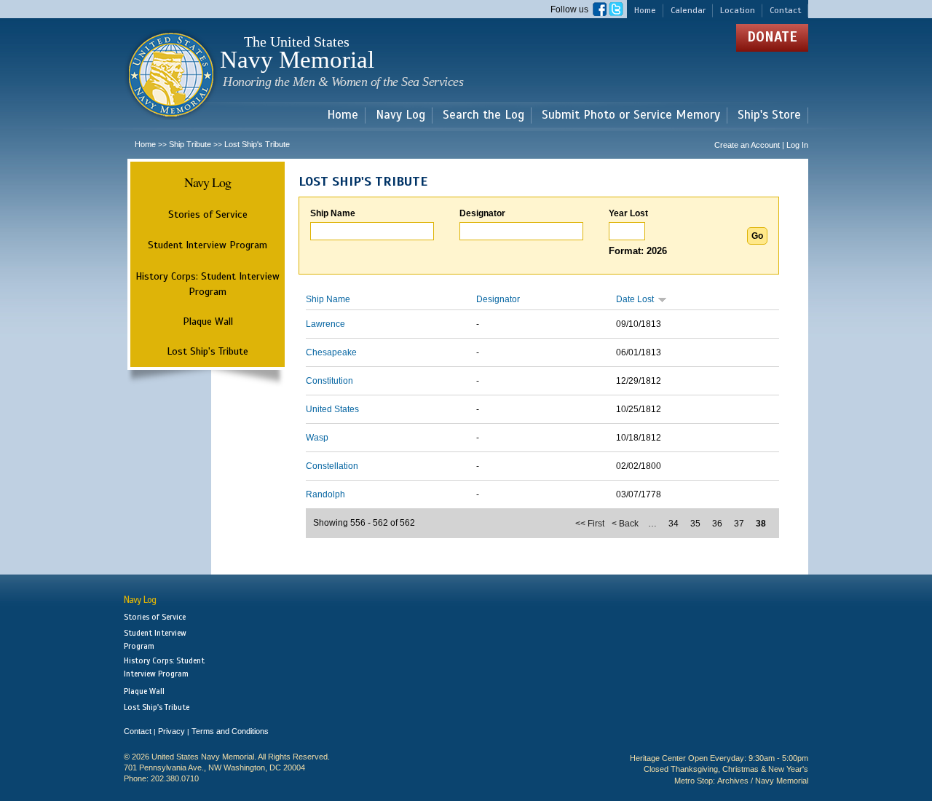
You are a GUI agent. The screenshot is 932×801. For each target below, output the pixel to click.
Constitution (329, 381)
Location (737, 10)
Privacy (171, 731)
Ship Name (332, 213)
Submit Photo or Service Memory (631, 115)
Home (645, 10)
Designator (482, 213)
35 (695, 523)
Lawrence (325, 324)
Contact (785, 10)
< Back (625, 523)
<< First (589, 523)
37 (739, 523)
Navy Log (400, 115)
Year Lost (628, 213)
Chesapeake (331, 352)
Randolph (325, 494)
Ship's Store (769, 115)
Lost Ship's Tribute (207, 351)
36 (717, 523)
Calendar (688, 10)
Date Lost (635, 299)
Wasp (317, 438)
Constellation (332, 466)
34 (673, 523)
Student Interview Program (207, 245)
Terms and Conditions (230, 731)
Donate (772, 36)
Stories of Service (208, 214)
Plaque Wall (208, 321)
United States (332, 409)
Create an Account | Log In (761, 145)
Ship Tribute (190, 144)
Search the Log (483, 115)
